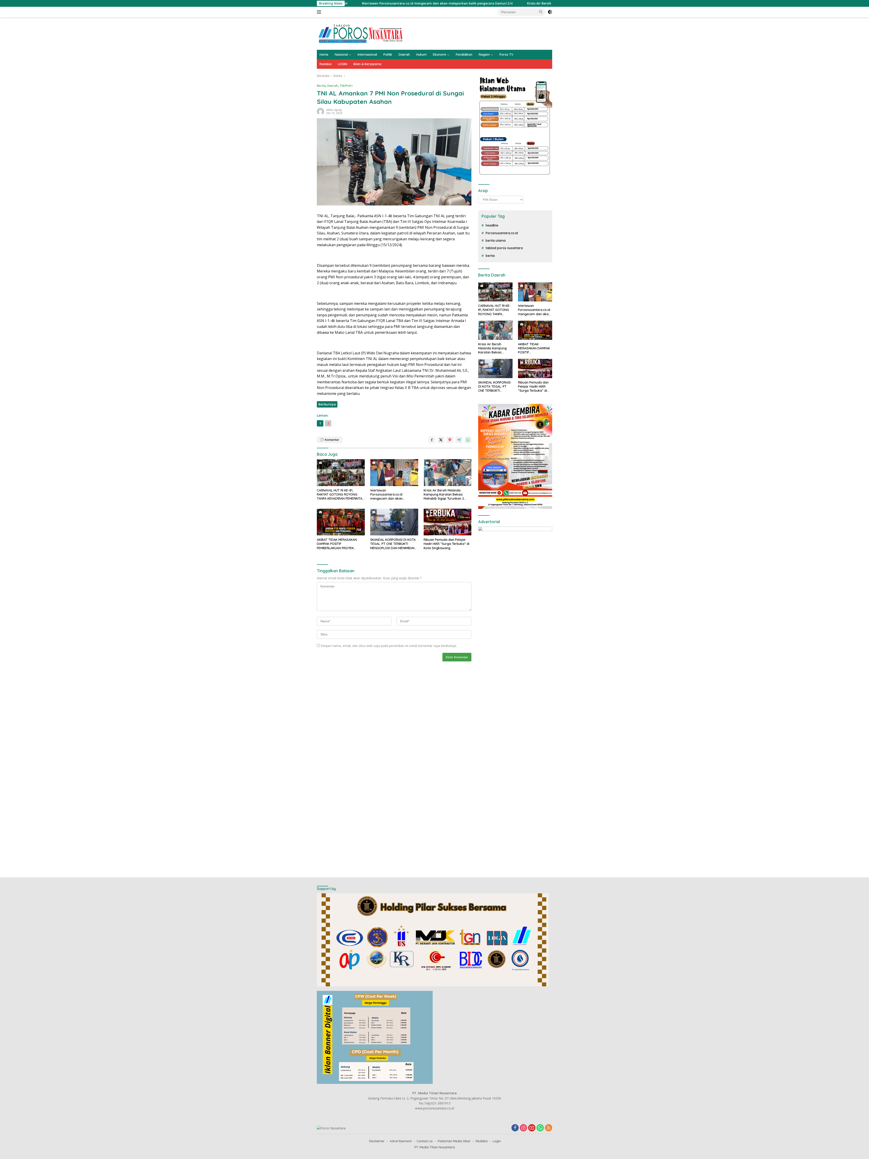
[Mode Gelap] (550, 12)
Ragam (484, 54)
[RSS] (548, 1128)
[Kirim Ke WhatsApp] (468, 439)
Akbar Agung (334, 110)
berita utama (496, 240)
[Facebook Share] (431, 439)
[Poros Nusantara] (361, 33)
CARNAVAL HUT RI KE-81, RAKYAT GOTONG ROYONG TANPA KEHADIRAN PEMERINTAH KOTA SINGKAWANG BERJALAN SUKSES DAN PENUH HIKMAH (340, 494)
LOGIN (342, 64)
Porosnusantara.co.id (502, 233)
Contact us (425, 1141)
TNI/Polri (346, 85)
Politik (387, 54)
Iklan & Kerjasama (367, 64)
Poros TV (506, 54)
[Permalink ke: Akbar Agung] (320, 111)
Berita (321, 85)
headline (492, 225)
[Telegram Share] (459, 439)
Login (497, 1141)
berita (490, 256)
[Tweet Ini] (440, 439)
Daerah (404, 54)
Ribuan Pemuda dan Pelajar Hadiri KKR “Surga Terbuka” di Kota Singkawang (446, 544)
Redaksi (326, 64)
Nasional (341, 54)
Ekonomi (439, 54)
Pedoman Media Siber (454, 1141)
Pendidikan (464, 54)
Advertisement (401, 1141)
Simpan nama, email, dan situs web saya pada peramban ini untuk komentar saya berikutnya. (389, 646)
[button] (540, 11)
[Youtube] (531, 1128)
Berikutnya (327, 404)
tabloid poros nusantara (504, 248)
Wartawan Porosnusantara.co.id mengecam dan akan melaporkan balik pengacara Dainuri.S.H (392, 494)
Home (324, 54)
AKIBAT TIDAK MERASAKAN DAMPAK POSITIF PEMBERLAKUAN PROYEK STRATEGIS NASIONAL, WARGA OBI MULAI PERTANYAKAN (339, 544)
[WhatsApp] (540, 1128)
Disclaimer (377, 1141)
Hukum (421, 54)
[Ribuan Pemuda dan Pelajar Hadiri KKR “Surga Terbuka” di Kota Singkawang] (448, 522)
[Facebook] (515, 1128)
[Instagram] (523, 1128)
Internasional (367, 54)
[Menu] (320, 12)
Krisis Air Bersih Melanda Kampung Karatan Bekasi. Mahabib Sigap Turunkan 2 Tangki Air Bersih (451, 3)
